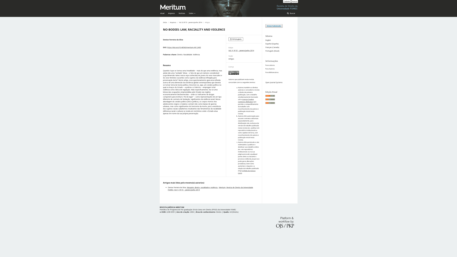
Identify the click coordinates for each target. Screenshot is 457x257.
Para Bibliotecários (272, 72)
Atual (162, 13)
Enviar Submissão (274, 26)
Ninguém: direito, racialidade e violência (202, 187)
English (268, 40)
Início (165, 22)
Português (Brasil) (272, 51)
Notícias (182, 13)
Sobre (191, 13)
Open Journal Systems (274, 82)
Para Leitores (270, 65)
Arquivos (171, 13)
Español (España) (272, 44)
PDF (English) (236, 39)
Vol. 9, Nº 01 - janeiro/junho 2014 (190, 22)
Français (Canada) (272, 47)
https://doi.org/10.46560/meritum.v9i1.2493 (184, 47)
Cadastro (287, 1)
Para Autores (270, 69)
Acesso (294, 1)
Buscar (292, 13)
